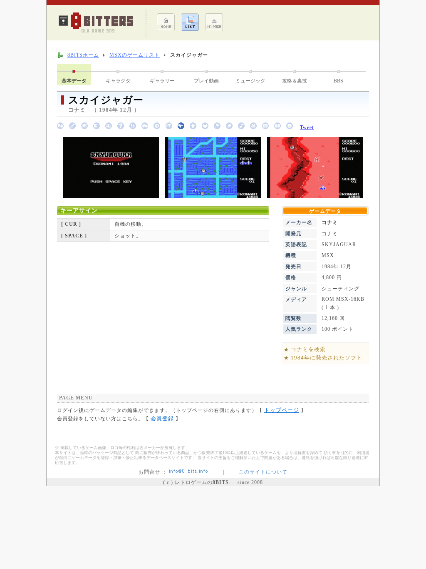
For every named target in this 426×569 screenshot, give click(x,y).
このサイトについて (263, 472)
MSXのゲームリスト (134, 55)
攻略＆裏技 (294, 81)
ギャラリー (162, 81)
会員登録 (162, 418)
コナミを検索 (308, 349)
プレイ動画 (206, 81)
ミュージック (250, 81)
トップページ (281, 410)
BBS (338, 81)
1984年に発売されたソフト (326, 357)
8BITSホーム (83, 55)
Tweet (307, 127)
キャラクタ (118, 81)
